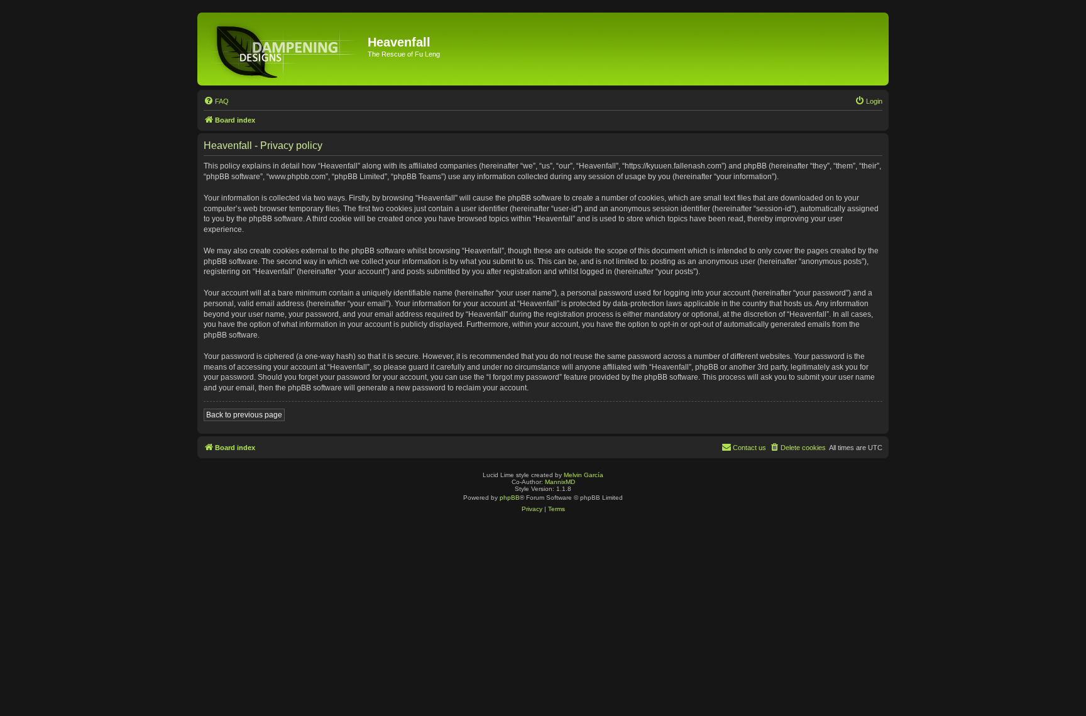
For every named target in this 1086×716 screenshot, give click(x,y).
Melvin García (583, 474)
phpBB (510, 497)
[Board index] (284, 49)
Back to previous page (244, 414)
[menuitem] (216, 101)
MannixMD (560, 481)
